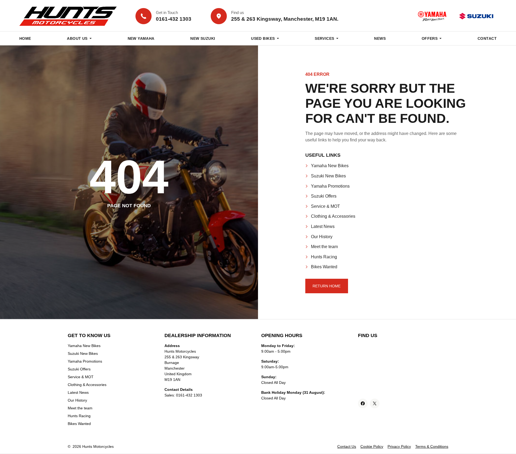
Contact (487, 38)
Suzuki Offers (323, 196)
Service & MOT (325, 206)
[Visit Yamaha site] (432, 16)
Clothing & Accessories (333, 216)
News (380, 38)
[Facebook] (363, 403)
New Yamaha (141, 38)
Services (324, 38)
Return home (327, 286)
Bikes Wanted (324, 266)
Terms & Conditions (431, 446)
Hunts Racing (324, 257)
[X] (374, 403)
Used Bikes (263, 38)
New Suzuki (202, 38)
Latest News (323, 226)
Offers (430, 38)
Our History (321, 236)
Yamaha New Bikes (330, 165)
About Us (77, 38)
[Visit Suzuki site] (476, 16)
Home (25, 38)
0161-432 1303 (189, 395)
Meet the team (324, 246)
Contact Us (346, 446)
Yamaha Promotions (330, 186)
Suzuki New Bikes (328, 176)
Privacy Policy (399, 446)
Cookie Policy (371, 446)
